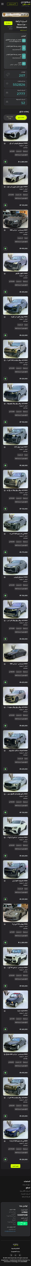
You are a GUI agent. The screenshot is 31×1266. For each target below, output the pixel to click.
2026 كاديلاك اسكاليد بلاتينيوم (18, 750)
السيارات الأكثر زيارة (25, 1191)
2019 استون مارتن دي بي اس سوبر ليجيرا (16, 187)
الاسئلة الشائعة (26, 1197)
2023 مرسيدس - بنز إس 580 (18, 664)
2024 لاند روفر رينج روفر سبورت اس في (16, 707)
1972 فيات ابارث (22, 1011)
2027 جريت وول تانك (20, 447)
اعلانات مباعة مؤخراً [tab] (10, 117)
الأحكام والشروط (15, 1248)
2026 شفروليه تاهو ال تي (19, 881)
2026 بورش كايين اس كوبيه (19, 317)
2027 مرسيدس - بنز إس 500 (18, 230)
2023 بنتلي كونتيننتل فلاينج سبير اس (16, 794)
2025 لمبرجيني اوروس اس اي (18, 143)
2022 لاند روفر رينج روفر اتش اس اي (16, 620)
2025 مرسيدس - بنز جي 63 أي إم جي (16, 967)
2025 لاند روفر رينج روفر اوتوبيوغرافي (16, 403)
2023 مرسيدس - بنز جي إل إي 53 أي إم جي (16, 837)
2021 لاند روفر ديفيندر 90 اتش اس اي (16, 1097)
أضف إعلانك (12, 4)
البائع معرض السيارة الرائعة (21, 155)
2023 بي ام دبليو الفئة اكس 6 (18, 534)
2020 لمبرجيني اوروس (20, 577)
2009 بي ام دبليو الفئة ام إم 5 (18, 1141)
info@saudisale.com (10, 1231)
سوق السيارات (26, 1185)
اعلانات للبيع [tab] (21, 117)
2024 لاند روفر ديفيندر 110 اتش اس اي (16, 360)
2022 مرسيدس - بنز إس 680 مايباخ (16, 1054)
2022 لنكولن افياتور (21, 273)
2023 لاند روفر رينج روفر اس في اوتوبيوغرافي (16, 490)
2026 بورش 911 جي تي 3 (19, 924)
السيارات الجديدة (25, 1194)
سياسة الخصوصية (15, 1251)
